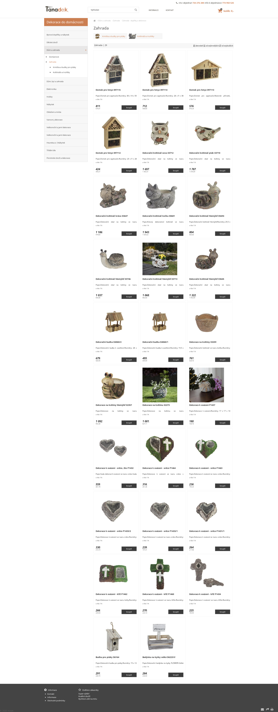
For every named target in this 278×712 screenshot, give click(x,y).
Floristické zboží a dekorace (58, 158)
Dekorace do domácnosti (65, 22)
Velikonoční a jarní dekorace (59, 127)
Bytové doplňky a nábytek (58, 34)
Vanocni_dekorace (54, 119)
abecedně (199, 46)
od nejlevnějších (212, 46)
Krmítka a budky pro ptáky (113, 36)
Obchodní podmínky (56, 700)
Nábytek (50, 104)
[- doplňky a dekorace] (66, 28)
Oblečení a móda (54, 112)
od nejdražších (227, 46)
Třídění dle (51, 150)
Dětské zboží (52, 42)
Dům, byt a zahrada (55, 81)
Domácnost (54, 57)
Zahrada (116, 20)
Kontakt (170, 10)
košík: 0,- (227, 11)
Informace (154, 10)
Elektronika (51, 89)
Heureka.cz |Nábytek (56, 142)
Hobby (50, 96)
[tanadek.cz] (95, 20)
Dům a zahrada (104, 20)
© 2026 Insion (6, 710)
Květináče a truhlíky (145, 36)
